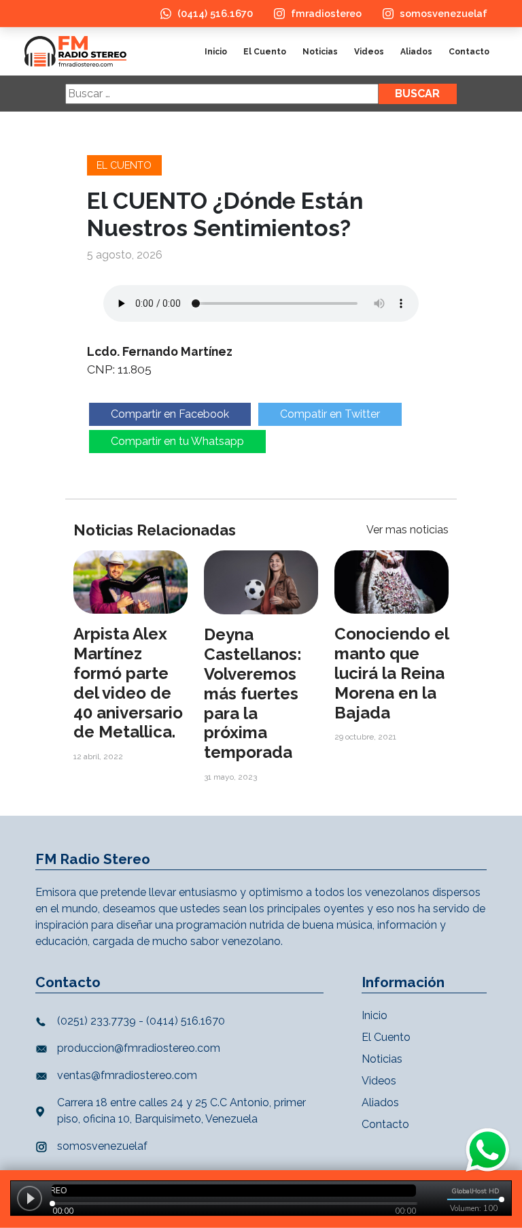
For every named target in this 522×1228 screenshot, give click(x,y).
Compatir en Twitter (330, 414)
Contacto (469, 51)
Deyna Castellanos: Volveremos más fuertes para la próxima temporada (253, 693)
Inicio (216, 51)
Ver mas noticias (407, 529)
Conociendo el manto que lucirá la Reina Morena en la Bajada (391, 673)
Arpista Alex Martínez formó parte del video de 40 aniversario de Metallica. (128, 683)
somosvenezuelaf (443, 13)
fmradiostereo (326, 13)
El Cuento (264, 51)
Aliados (416, 51)
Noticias (320, 51)
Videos (369, 51)
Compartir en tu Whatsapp (177, 441)
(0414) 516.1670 (215, 13)
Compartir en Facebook (170, 414)
